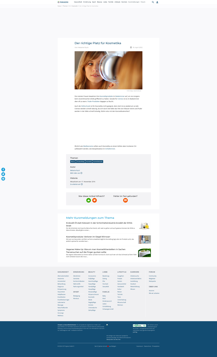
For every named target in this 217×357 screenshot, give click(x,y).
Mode (90, 300)
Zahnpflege (92, 310)
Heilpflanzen (62, 294)
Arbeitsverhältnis (135, 279)
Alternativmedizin (63, 276)
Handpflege (92, 286)
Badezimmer (120, 96)
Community (152, 276)
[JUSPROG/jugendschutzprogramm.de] (139, 325)
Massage (60, 305)
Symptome (61, 310)
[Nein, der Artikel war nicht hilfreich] (94, 200)
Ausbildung (134, 281)
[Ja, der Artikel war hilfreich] (88, 200)
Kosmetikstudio (97, 161)
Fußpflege (91, 279)
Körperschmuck (93, 294)
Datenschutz (147, 346)
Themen (65, 6)
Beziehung (106, 276)
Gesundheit (78, 2)
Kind (104, 298)
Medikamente (88, 146)
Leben (104, 304)
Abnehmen (76, 276)
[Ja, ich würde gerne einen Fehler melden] (125, 200)
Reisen (119, 292)
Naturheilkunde (63, 308)
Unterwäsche (92, 308)
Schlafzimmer (110, 149)
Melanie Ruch (75, 170)
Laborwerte (61, 302)
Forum (143, 2)
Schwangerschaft (108, 309)
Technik (119, 294)
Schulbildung (107, 306)
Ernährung (87, 2)
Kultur (119, 289)
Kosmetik (75, 6)
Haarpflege (91, 284)
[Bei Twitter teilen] (3, 174)
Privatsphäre (155, 346)
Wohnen (120, 305)
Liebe (105, 2)
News (59, 6)
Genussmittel (121, 284)
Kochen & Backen (78, 281)
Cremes (120, 99)
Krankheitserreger (63, 300)
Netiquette (152, 281)
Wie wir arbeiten (154, 293)
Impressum (139, 346)
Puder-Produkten (94, 101)
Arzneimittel (61, 281)
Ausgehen (120, 276)
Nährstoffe (76, 284)
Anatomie (61, 279)
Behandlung (61, 284)
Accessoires (92, 276)
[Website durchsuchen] (153, 2)
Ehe (104, 281)
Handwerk (120, 286)
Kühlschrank (85, 106)
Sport (94, 2)
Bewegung (76, 296)
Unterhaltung (121, 300)
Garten (119, 281)
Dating (105, 279)
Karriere (124, 2)
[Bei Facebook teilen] (3, 169)
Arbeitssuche (134, 276)
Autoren (151, 291)
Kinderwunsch (107, 301)
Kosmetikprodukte (106, 96)
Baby (104, 296)
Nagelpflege (92, 302)
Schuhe (90, 305)
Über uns (153, 286)
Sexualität (106, 286)
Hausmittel (61, 292)
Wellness (60, 316)
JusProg (135, 332)
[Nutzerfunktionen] (157, 2)
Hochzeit (105, 284)
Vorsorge (61, 313)
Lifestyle (117, 2)
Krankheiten (61, 297)
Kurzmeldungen (134, 2)
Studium (133, 284)
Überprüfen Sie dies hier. (113, 339)
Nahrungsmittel (78, 286)
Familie (110, 2)
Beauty (99, 2)
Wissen (132, 289)
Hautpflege (91, 289)
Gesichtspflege (93, 281)
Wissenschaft (121, 302)
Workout (76, 298)
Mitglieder (152, 279)
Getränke (76, 279)
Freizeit (119, 279)
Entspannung (62, 289)
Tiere (119, 297)
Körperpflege (80, 161)
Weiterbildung (135, 286)
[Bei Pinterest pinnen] (3, 179)
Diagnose (61, 286)
